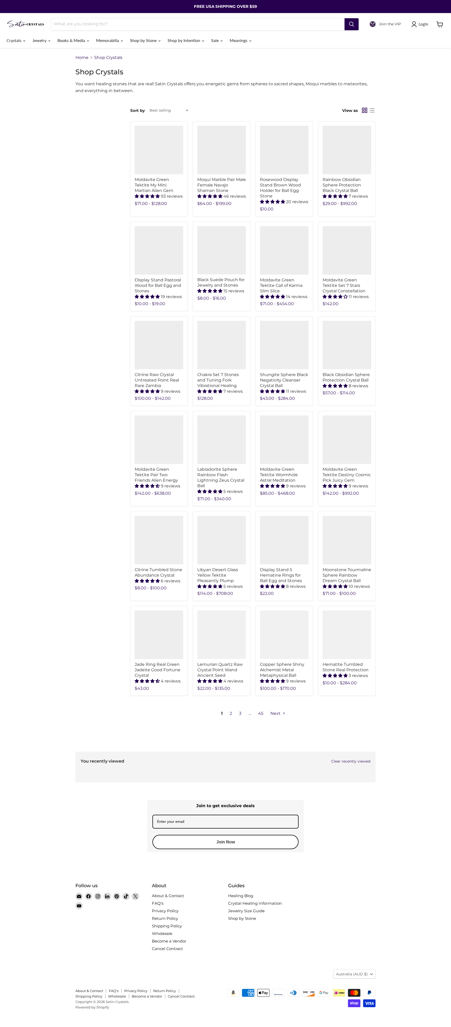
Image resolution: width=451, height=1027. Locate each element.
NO (261, 533)
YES (261, 514)
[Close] (289, 484)
